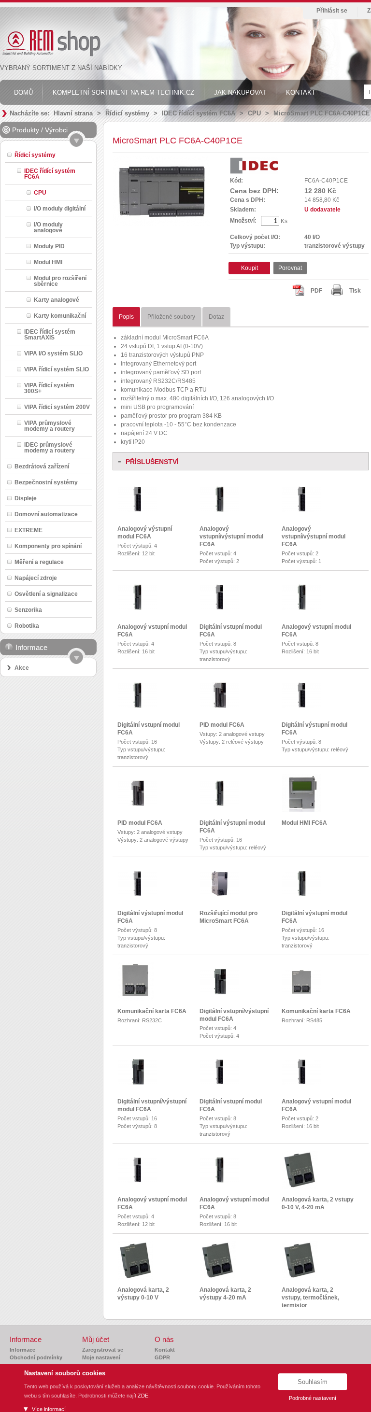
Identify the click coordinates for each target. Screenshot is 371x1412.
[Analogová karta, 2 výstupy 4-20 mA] (218, 1277)
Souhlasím (313, 1381)
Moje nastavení (101, 1357)
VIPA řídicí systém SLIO (56, 369)
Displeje (25, 498)
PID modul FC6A (222, 724)
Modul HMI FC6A (304, 822)
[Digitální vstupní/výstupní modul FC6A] (219, 992)
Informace (22, 1350)
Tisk (355, 290)
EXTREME (28, 530)
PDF (316, 290)
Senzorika (28, 610)
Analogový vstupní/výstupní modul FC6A (231, 536)
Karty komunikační (60, 315)
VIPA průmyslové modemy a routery (49, 426)
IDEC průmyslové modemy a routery (49, 447)
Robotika (26, 625)
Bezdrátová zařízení (41, 466)
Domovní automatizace (46, 514)
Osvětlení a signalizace (46, 594)
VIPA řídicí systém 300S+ (49, 388)
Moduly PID (49, 246)
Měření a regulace (39, 562)
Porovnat (290, 268)
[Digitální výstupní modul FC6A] (301, 706)
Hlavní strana (73, 113)
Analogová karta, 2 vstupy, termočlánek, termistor (310, 1297)
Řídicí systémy (127, 113)
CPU (254, 113)
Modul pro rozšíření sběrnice (60, 281)
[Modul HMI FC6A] (301, 810)
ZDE (143, 1395)
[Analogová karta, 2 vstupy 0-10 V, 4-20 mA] (300, 1187)
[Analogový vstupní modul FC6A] (137, 608)
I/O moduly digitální (60, 208)
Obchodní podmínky (36, 1357)
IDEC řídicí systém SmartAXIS (49, 334)
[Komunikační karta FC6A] (136, 999)
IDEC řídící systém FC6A (198, 113)
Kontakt (165, 1350)
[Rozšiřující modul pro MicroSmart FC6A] (219, 894)
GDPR (162, 1357)
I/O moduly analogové (48, 227)
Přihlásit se (331, 10)
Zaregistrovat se (102, 1350)
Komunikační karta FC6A (151, 1011)
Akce (21, 667)
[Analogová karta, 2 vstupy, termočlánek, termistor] (300, 1277)
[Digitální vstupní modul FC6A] (219, 608)
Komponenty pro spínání (48, 546)
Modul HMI (48, 262)
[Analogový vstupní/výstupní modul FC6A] (219, 510)
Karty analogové (56, 300)
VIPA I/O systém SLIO (53, 353)
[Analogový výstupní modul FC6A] (137, 510)
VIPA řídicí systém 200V (57, 407)
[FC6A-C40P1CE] (161, 224)
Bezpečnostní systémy (46, 482)
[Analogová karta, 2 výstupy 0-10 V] (135, 1277)
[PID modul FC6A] (219, 706)
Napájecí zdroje (35, 578)
